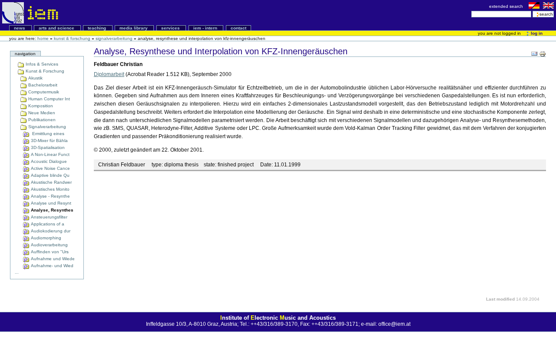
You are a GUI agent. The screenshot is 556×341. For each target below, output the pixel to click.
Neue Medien (41, 112)
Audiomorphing (45, 237)
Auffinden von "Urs (49, 251)
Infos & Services (41, 64)
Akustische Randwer (51, 182)
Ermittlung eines (47, 133)
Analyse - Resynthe (50, 196)
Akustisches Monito (50, 189)
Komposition (40, 105)
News (20, 28)
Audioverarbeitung (49, 244)
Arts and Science (57, 28)
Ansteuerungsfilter (48, 217)
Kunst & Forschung (72, 38)
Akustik (35, 78)
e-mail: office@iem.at (385, 324)
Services (171, 28)
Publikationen (41, 119)
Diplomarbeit (109, 74)
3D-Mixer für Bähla (49, 140)
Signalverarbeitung (114, 38)
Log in (536, 33)
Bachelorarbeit (42, 85)
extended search (506, 6)
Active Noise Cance (50, 168)
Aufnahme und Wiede (52, 258)
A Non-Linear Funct (50, 154)
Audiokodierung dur (50, 230)
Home (43, 38)
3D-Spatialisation (47, 147)
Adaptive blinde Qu (50, 175)
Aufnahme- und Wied (51, 265)
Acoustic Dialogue (48, 161)
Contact (238, 28)
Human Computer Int (48, 98)
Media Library (134, 28)
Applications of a (47, 224)
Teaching (97, 28)
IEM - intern (205, 28)
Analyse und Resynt (50, 203)
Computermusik (43, 91)
